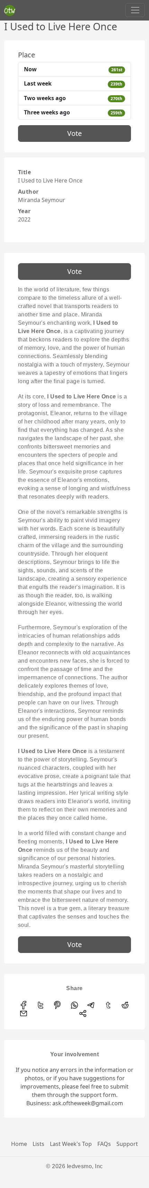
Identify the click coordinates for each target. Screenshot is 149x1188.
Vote (74, 133)
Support (127, 1144)
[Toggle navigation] (135, 10)
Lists (38, 1144)
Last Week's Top (71, 1144)
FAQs (104, 1144)
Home (19, 1144)
